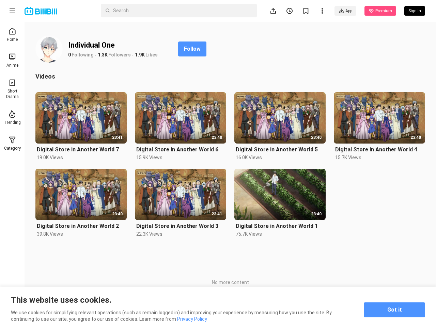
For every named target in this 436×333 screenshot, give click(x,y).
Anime (12, 65)
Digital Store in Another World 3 (177, 226)
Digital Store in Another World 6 (177, 149)
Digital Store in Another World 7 (78, 149)
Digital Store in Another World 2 (78, 226)
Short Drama (12, 94)
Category (12, 148)
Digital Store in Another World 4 (376, 149)
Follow (192, 49)
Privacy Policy (192, 319)
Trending (12, 122)
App (348, 11)
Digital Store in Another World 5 (277, 149)
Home (12, 39)
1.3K (103, 54)
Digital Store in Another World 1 (277, 226)
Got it (394, 309)
